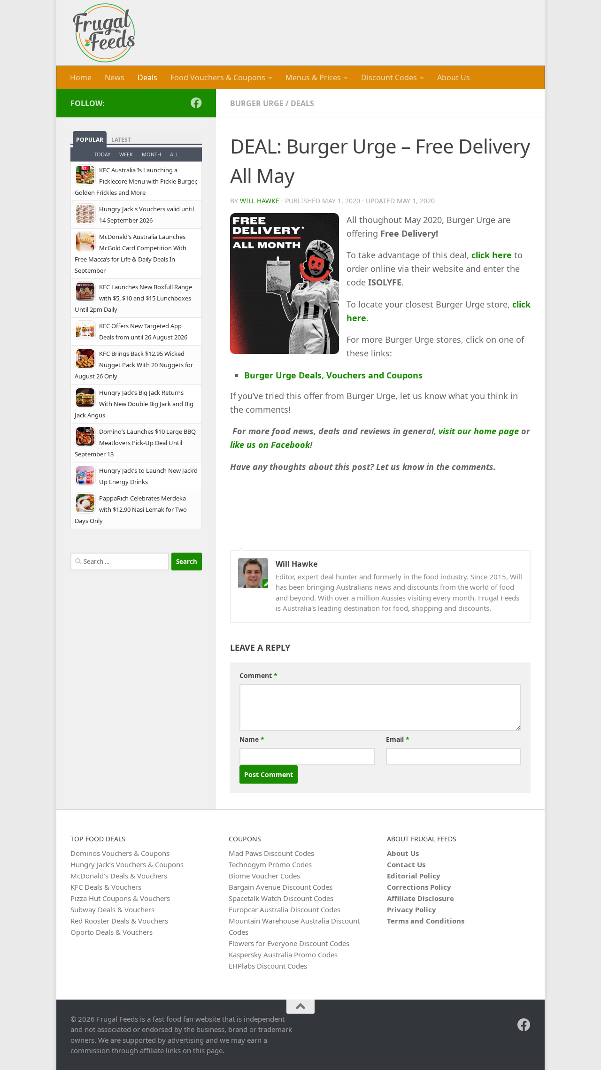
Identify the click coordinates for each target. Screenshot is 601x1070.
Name (251, 739)
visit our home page (479, 431)
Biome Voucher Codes (264, 875)
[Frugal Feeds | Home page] (103, 33)
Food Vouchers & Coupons (217, 77)
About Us (453, 77)
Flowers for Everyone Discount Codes (289, 943)
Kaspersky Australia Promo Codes (283, 954)
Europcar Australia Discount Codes (284, 909)
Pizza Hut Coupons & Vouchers (120, 898)
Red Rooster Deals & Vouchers (119, 920)
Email (397, 739)
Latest (121, 140)
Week (126, 154)
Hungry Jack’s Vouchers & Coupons (127, 864)
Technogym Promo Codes (270, 864)
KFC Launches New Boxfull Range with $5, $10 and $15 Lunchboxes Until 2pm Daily (133, 298)
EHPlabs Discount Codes (268, 965)
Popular (89, 140)
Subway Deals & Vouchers (112, 909)
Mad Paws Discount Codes (271, 853)
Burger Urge (257, 103)
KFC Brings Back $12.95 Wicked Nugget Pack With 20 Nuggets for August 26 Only (134, 364)
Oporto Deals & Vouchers (111, 932)
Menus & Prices (313, 77)
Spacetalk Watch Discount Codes (281, 898)
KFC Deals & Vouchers (105, 887)
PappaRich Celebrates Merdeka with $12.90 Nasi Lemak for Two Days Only (131, 509)
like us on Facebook (270, 444)
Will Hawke (259, 200)
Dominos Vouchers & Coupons (120, 853)
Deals (147, 77)
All (174, 154)
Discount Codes (389, 77)
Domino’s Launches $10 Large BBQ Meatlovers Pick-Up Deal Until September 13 (135, 442)
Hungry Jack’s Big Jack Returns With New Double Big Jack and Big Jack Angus (134, 403)
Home (81, 77)
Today (102, 154)
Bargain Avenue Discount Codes (280, 887)
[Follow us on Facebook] (196, 102)
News (114, 77)
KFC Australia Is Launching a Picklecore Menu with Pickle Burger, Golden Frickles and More (136, 181)
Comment (258, 675)
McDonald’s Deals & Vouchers (118, 875)
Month (151, 154)
